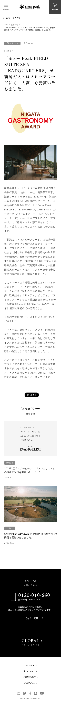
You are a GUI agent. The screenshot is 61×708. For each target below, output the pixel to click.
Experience (29, 671)
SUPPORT (29, 682)
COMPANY (29, 676)
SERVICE (29, 665)
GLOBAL (30, 642)
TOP (6, 25)
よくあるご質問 (30, 618)
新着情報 (14, 25)
